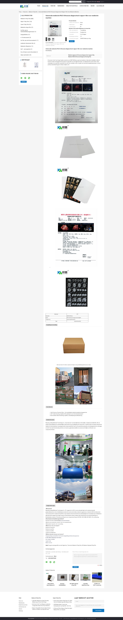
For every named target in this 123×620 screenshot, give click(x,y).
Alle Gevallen (100, 5)
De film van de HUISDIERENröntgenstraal (27, 31)
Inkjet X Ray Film (25, 21)
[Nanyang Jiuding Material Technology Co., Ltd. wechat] (30, 78)
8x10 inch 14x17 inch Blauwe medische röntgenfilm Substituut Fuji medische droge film (41, 605)
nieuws (92, 5)
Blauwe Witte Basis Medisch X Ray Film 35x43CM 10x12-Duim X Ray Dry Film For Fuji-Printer (50, 584)
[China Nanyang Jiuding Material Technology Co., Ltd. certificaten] (25, 65)
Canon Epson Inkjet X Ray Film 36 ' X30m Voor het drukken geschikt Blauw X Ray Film (63, 601)
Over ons (52, 5)
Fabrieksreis (60, 5)
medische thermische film (27, 43)
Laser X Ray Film (25, 24)
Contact (72, 41)
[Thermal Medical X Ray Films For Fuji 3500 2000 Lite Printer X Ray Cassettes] (54, 28)
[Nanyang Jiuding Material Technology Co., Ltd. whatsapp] (26, 78)
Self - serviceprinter (26, 49)
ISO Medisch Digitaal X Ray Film (89, 545)
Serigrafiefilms (24, 34)
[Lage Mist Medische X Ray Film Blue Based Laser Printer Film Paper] (85, 577)
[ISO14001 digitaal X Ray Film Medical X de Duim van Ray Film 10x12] (74, 577)
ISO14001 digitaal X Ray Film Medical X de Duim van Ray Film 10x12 (74, 584)
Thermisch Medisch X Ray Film (74, 545)
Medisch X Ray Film (33, 11)
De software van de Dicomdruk (28, 52)
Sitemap (21, 610)
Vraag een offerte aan (92, 1)
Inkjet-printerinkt (25, 55)
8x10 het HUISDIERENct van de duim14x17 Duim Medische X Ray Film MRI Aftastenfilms (62, 584)
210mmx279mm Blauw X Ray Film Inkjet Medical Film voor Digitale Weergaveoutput (63, 609)
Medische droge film (26, 27)
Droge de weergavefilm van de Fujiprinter (57, 545)
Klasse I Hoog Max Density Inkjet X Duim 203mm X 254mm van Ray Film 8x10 (41, 608)
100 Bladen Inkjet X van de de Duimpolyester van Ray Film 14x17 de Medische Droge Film (62, 605)
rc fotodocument (25, 37)
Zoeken (83, 1)
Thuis (38, 5)
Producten (45, 5)
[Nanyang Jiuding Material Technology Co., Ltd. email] (22, 78)
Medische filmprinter (26, 46)
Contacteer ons (84, 5)
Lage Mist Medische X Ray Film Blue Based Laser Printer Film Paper (85, 584)
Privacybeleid (31, 618)
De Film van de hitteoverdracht (28, 40)
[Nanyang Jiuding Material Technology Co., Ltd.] (25, 6)
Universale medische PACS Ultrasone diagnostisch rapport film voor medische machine (56, 44)
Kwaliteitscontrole (72, 5)
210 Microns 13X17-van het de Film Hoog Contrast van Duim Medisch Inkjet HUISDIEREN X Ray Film (97, 584)
